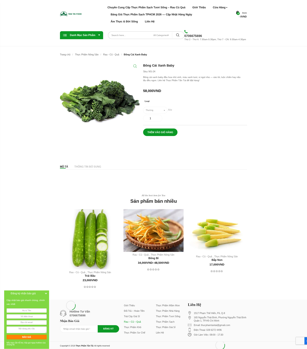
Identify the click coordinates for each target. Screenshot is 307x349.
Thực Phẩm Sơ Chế (134, 332)
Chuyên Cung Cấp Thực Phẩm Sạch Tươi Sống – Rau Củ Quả (146, 7)
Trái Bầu (90, 275)
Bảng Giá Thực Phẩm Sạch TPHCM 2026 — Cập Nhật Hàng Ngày (151, 14)
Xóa (170, 110)
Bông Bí (153, 258)
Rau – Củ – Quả (132, 321)
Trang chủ (65, 54)
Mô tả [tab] (64, 166)
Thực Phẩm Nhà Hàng (168, 310)
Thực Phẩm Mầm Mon (168, 305)
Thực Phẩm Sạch (165, 321)
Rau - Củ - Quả (111, 54)
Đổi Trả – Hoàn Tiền (134, 310)
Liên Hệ (149, 21)
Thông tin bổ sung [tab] (87, 166)
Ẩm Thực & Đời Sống (124, 21)
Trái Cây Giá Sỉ (132, 316)
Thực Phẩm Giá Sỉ (165, 327)
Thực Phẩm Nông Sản (86, 54)
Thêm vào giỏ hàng (160, 132)
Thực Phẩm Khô (132, 327)
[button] (135, 66)
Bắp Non (217, 259)
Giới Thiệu (199, 7)
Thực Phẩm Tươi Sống (168, 316)
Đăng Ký (108, 328)
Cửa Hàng (219, 7)
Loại (147, 101)
